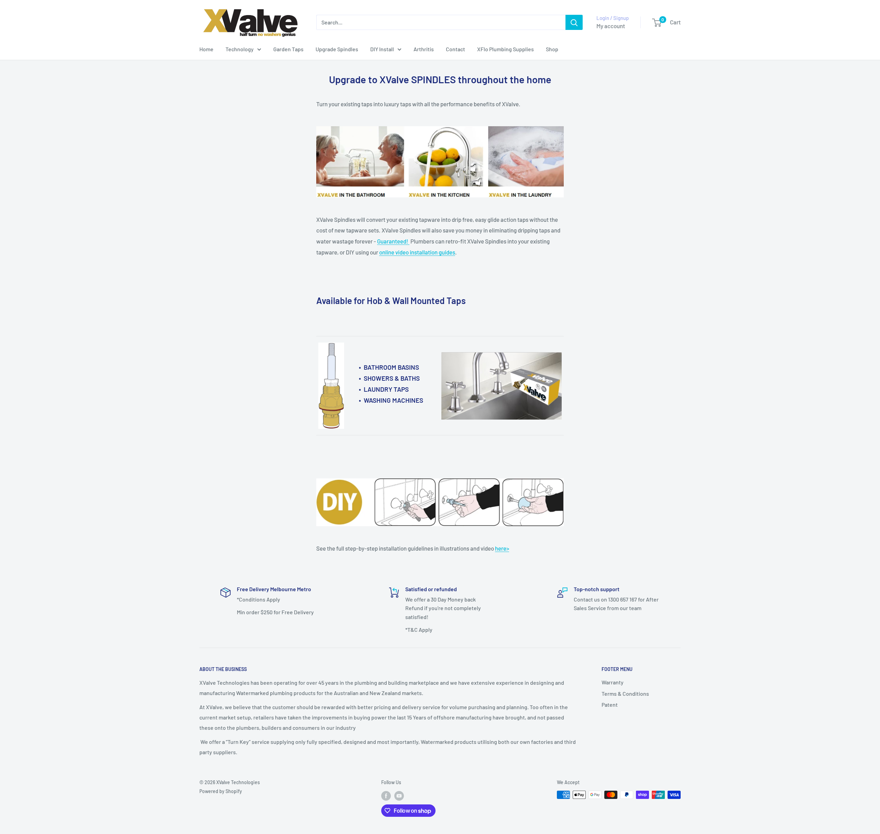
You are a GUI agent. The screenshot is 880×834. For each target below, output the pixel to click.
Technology (240, 49)
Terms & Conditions (625, 693)
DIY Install (382, 49)
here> (502, 548)
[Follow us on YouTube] (399, 795)
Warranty (613, 682)
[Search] (574, 22)
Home (206, 49)
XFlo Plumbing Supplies (505, 49)
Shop (552, 49)
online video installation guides (417, 252)
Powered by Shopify (220, 791)
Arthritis (424, 49)
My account (610, 25)
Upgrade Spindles (337, 49)
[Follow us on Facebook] (386, 795)
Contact (455, 49)
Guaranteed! (393, 241)
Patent (610, 704)
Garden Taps (288, 49)
